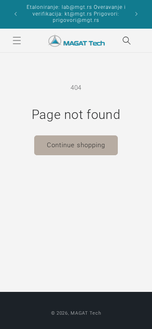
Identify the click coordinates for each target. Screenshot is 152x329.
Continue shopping (76, 145)
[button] (17, 40)
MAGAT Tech (86, 313)
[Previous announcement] (15, 14)
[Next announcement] (136, 14)
